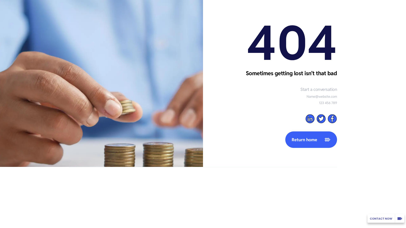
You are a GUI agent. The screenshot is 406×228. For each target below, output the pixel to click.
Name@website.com (322, 96)
